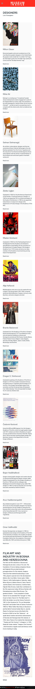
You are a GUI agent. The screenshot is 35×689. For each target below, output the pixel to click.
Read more (6, 64)
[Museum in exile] (17, 3)
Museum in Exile (10, 687)
